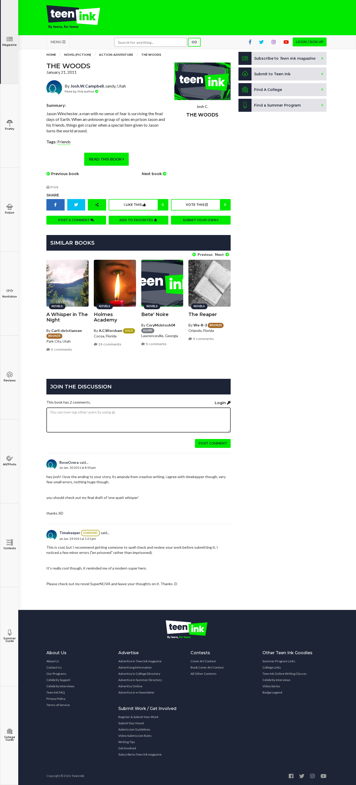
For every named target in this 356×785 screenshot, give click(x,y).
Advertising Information (135, 667)
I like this (144, 205)
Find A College (268, 89)
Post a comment (74, 220)
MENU (56, 42)
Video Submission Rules (135, 736)
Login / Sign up (309, 42)
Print (54, 187)
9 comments (156, 344)
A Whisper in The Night (67, 317)
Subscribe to (284, 58)
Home (51, 55)
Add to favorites (136, 220)
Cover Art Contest (203, 661)
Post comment (213, 443)
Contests (9, 548)
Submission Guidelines (134, 729)
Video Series (271, 686)
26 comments (109, 344)
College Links (271, 667)
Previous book (64, 173)
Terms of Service (58, 705)
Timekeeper (69, 532)
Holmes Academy (105, 317)
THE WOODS (151, 55)
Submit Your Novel (131, 723)
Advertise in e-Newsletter (136, 692)
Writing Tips (126, 742)
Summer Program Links (278, 661)
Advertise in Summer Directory (140, 680)
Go (194, 42)
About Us (52, 661)
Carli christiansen (66, 330)
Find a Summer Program (277, 105)
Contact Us (54, 667)
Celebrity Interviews (60, 686)
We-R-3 (200, 325)
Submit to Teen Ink (272, 74)
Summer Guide (9, 640)
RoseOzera (69, 462)
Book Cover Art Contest (207, 667)
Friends (64, 141)
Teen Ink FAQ (55, 692)
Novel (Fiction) (77, 55)
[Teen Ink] (78, 17)
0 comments (61, 349)
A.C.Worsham (110, 330)
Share (52, 195)
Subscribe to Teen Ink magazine (140, 754)
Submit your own (200, 220)
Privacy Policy (55, 699)
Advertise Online (130, 686)
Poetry (9, 129)
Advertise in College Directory (139, 674)
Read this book (106, 159)
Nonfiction (9, 296)
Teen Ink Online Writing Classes (284, 674)
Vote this (206, 205)
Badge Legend (272, 692)
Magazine (9, 45)
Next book (152, 173)
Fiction (9, 212)
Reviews (10, 380)
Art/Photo (9, 464)
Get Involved (127, 748)
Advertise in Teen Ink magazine (140, 661)
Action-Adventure (116, 55)
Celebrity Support (58, 680)
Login (221, 402)
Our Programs (56, 674)
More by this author (80, 91)
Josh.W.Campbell (87, 85)
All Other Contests (204, 674)
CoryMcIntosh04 (160, 325)
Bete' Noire (155, 314)
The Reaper (202, 314)
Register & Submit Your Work (138, 717)
